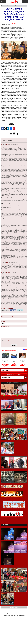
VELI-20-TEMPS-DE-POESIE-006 (20, 438)
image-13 (7, 480)
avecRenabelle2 (20, 408)
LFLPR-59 (7, 394)
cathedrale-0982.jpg (20, 537)
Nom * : (3, 312)
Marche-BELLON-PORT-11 (7, 451)
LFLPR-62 (20, 394)
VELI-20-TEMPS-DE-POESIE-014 (7, 603)
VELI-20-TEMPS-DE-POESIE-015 (20, 578)
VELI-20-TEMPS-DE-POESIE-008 (7, 590)
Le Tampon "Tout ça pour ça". (23, 364)
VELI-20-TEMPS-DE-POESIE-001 (20, 590)
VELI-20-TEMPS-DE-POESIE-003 (7, 578)
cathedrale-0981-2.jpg (7, 562)
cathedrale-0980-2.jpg (20, 550)
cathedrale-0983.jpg (7, 537)
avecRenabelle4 (7, 408)
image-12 (20, 480)
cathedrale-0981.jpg (7, 550)
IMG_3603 (20, 422)
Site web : (3, 321)
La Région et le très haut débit (14, 364)
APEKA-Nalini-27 (20, 466)
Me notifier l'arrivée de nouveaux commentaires (14, 340)
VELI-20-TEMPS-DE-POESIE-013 (7, 438)
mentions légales (14, 607)
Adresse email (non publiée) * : (8, 316)
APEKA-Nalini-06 (7, 466)
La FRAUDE (4, 525)
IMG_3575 (7, 422)
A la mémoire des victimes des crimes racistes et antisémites (5, 364)
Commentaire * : (5, 326)
